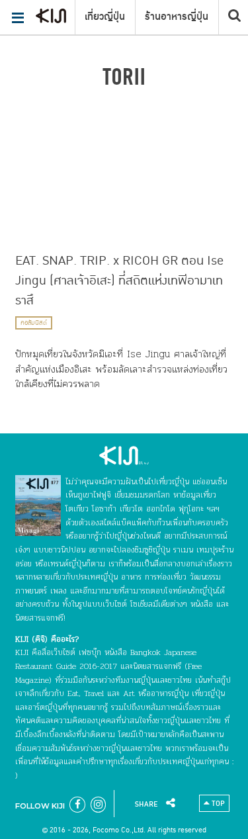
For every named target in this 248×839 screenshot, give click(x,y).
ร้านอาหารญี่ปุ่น (176, 17)
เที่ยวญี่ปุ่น (105, 17)
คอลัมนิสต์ (34, 323)
